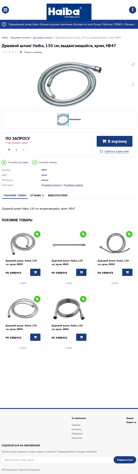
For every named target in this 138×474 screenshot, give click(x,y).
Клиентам (77, 437)
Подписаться (125, 459)
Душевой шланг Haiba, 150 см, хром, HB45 (21, 327)
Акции (130, 418)
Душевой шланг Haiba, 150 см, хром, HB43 (67, 262)
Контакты (76, 429)
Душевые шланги (43, 37)
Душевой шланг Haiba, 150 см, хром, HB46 (67, 327)
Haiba (5, 37)
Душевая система (20, 37)
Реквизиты (77, 433)
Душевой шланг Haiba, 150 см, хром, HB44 (113, 262)
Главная (76, 425)
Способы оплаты (48, 162)
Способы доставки (18, 162)
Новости (131, 422)
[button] (133, 64)
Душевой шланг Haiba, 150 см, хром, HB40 (21, 262)
